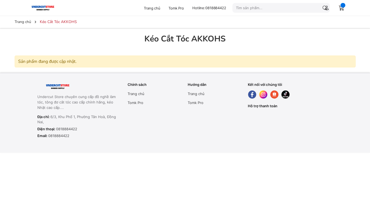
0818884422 (66, 129)
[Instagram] (263, 94)
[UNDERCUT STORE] (71, 86)
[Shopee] (274, 94)
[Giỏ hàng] (341, 8)
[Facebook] (252, 94)
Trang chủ (152, 8)
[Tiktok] (285, 94)
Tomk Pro (176, 8)
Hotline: (209, 8)
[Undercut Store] (51, 7)
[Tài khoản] (325, 8)
